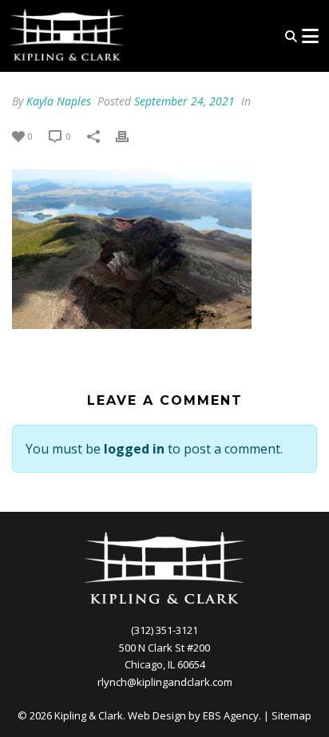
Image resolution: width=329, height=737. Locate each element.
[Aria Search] (291, 36)
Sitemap (291, 715)
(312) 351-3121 (164, 630)
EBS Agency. (232, 715)
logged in (134, 449)
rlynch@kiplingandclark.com (164, 682)
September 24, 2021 (184, 101)
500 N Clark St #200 (164, 647)
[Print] (130, 135)
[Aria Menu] (309, 36)
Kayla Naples (58, 101)
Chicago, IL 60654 (165, 664)
